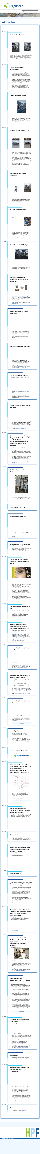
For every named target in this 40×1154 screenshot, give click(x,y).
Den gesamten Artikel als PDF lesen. (18, 970)
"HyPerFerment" (24, 1110)
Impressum (22, 1138)
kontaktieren (14, 462)
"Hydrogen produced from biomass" (19, 363)
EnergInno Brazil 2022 (24, 589)
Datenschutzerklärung (30, 1138)
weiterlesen (21, 667)
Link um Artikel (14, 827)
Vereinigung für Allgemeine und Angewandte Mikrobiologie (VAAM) (20, 612)
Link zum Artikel (15, 865)
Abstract (24, 902)
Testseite (25, 667)
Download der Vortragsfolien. (20, 367)
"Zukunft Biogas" (20, 689)
